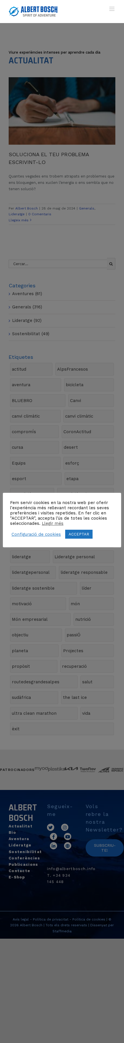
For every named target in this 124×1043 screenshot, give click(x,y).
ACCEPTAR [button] (79, 534)
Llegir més (52, 523)
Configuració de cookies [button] (36, 534)
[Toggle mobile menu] (112, 9)
